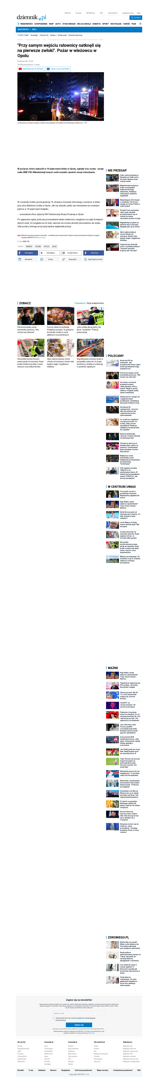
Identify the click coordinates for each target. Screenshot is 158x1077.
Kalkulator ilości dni (129, 1048)
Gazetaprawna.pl (23, 1048)
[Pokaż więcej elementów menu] (140, 24)
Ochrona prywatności (83, 1070)
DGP (101, 13)
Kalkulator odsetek (129, 1056)
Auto (46, 1046)
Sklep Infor (21, 1061)
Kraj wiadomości (95, 303)
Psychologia (98, 1059)
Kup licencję (41, 237)
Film (69, 1059)
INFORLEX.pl (90, 13)
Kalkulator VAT (128, 1054)
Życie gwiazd (72, 1056)
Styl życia (97, 1061)
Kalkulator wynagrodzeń (131, 1061)
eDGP (19, 1051)
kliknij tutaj (91, 1033)
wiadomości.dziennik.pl (33, 39)
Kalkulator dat (127, 1046)
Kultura (70, 1064)
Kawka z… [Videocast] (58, 35)
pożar (38, 246)
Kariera (53, 1070)
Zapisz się (79, 1025)
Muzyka (71, 1061)
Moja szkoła (72, 1054)
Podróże (47, 1061)
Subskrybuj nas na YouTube (33, 69)
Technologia (48, 1048)
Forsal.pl (20, 1054)
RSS (139, 1070)
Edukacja (71, 1051)
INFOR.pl (68, 13)
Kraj (34, 29)
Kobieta (70, 1046)
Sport (46, 1056)
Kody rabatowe (73, 1048)
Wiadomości (23, 29)
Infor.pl (20, 1046)
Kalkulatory (127, 1042)
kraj (44, 39)
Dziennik (20, 39)
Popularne (80, 303)
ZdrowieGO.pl (112, 13)
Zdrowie (47, 1059)
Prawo (96, 1046)
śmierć (29, 246)
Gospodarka (48, 1051)
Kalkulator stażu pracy (130, 1051)
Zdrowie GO (44, 35)
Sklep (138, 13)
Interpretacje (22, 1059)
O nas (31, 1070)
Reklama (41, 1070)
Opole (46, 246)
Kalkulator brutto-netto (131, 1059)
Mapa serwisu (102, 1070)
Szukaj (137, 18)
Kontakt (20, 1070)
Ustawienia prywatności (122, 1070)
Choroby (97, 1056)
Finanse (96, 1048)
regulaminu (80, 1018)
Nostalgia (34, 35)
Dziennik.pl (48, 1042)
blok (54, 246)
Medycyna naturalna (101, 1054)
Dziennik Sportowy (75, 35)
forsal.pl (78, 13)
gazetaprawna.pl (128, 13)
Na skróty (21, 1042)
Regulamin (65, 1070)
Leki (95, 1051)
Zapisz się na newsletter (60, 69)
